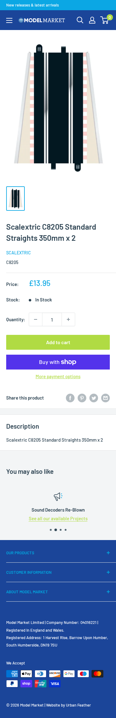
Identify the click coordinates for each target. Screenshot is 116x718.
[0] (105, 20)
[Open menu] (9, 20)
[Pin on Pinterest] (82, 397)
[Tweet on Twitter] (93, 397)
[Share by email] (105, 397)
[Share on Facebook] (70, 397)
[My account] (92, 20)
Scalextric (18, 252)
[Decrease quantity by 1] (35, 319)
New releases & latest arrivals (32, 4)
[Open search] (80, 20)
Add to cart (58, 342)
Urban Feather (78, 705)
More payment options (58, 376)
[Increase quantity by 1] (68, 319)
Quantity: (15, 319)
